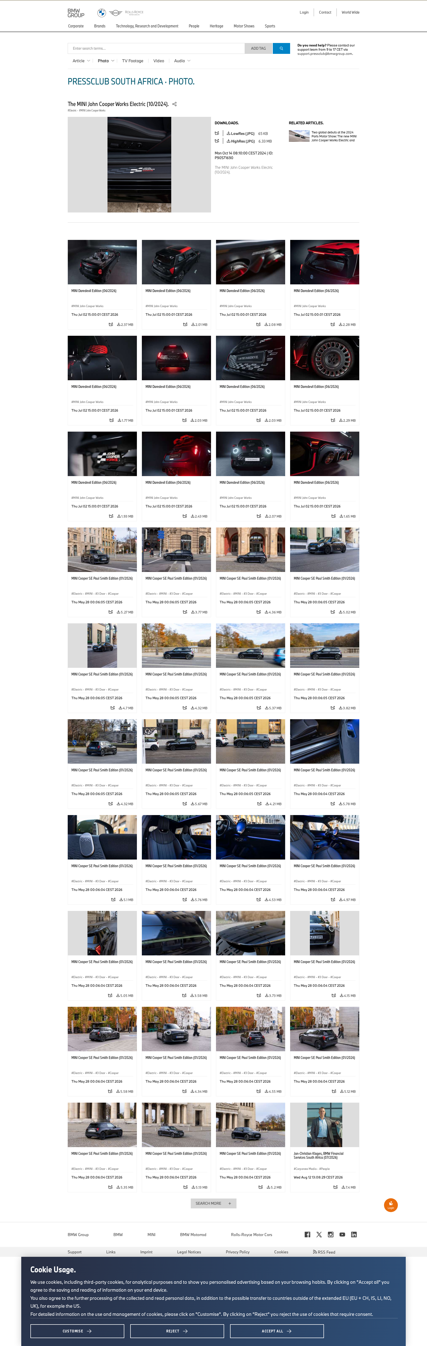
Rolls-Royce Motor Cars (251, 1234)
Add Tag (258, 48)
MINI (151, 1234)
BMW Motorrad (193, 1234)
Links (111, 1251)
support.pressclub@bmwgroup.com (325, 53)
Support (75, 1251)
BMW (118, 1234)
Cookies (281, 1251)
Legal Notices (189, 1251)
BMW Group (78, 1234)
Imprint (146, 1251)
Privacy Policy (238, 1251)
